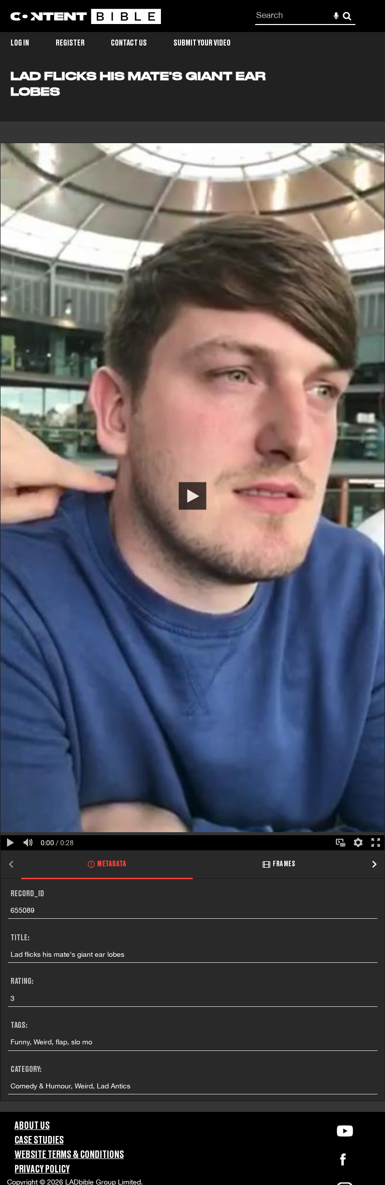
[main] (192, 591)
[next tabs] (374, 865)
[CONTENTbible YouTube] (345, 1131)
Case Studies (39, 1140)
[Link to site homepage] (86, 16)
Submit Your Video (202, 43)
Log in (20, 43)
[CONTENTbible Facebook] (343, 1162)
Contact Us (129, 43)
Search (347, 16)
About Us (32, 1126)
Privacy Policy (42, 1169)
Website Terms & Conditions (69, 1155)
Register (70, 43)
